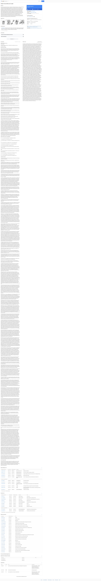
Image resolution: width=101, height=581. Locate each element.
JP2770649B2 (2, 480)
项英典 (35, 12)
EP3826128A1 (2, 534)
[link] (12, 29)
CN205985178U (3, 520)
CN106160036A (3, 527)
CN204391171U (3, 472)
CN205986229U (3, 475)
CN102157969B (3, 533)
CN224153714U (3, 550)
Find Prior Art (34, 9)
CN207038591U (3, 489)
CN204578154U (3, 547)
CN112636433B (3, 509)
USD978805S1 (3, 503)
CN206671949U (3, 487)
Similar (38, 9)
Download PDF (30, 9)
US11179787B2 (3, 497)
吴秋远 (33, 12)
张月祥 (30, 12)
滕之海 (32, 12)
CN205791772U (3, 537)
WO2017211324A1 (3, 524)
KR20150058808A (3, 540)
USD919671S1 (3, 496)
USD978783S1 (3, 506)
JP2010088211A (3, 530)
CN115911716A (3, 543)
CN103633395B (3, 483)
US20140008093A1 (3, 523)
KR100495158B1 (3, 544)
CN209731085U (3, 517)
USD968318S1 (3, 500)
